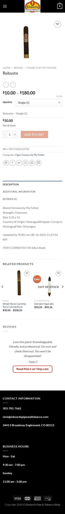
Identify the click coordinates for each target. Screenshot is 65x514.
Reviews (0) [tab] (10, 199)
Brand (18, 67)
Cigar (18, 154)
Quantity (7, 102)
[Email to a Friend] (26, 163)
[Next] (62, 293)
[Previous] (2, 293)
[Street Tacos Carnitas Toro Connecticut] (17, 284)
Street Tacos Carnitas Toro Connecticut (14, 305)
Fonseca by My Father (41, 67)
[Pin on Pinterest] (32, 163)
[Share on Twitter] (19, 163)
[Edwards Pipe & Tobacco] (32, 6)
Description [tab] (11, 184)
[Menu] (5, 6)
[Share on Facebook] (13, 163)
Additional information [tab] (19, 191)
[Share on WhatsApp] (6, 163)
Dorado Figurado (44, 303)
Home (6, 67)
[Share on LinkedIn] (39, 163)
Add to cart (34, 134)
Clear (59, 96)
